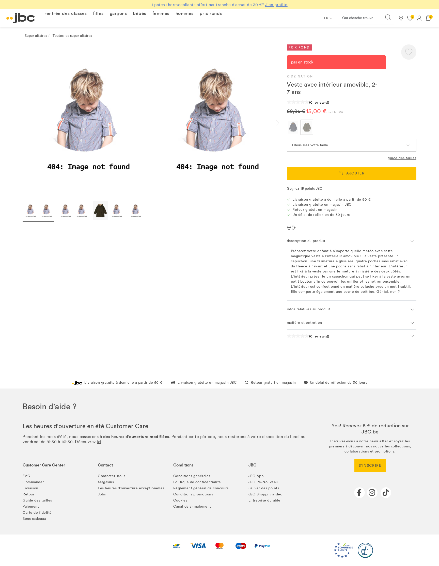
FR (326, 18)
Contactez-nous (111, 476)
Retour (28, 494)
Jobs (102, 494)
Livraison (30, 488)
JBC (252, 465)
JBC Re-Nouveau (263, 482)
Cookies (180, 500)
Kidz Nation (300, 76)
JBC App (256, 476)
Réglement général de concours (201, 488)
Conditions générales (191, 476)
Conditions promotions (193, 494)
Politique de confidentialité (197, 482)
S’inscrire (370, 465)
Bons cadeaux (34, 518)
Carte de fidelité (37, 512)
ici (99, 441)
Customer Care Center (44, 465)
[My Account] (419, 18)
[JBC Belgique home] (20, 18)
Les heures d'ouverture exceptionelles (131, 488)
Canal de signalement (192, 506)
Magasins (106, 482)
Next (281, 122)
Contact (105, 465)
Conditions (183, 465)
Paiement (31, 506)
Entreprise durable (264, 500)
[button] (65, 13)
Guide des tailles (402, 158)
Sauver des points (263, 488)
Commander (33, 482)
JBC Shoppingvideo (265, 494)
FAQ (26, 476)
